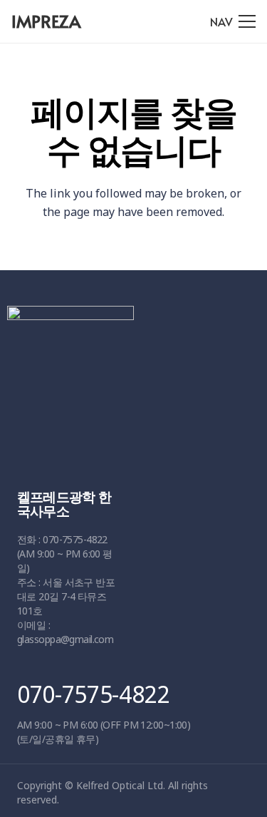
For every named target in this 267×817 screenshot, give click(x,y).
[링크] (128, 383)
